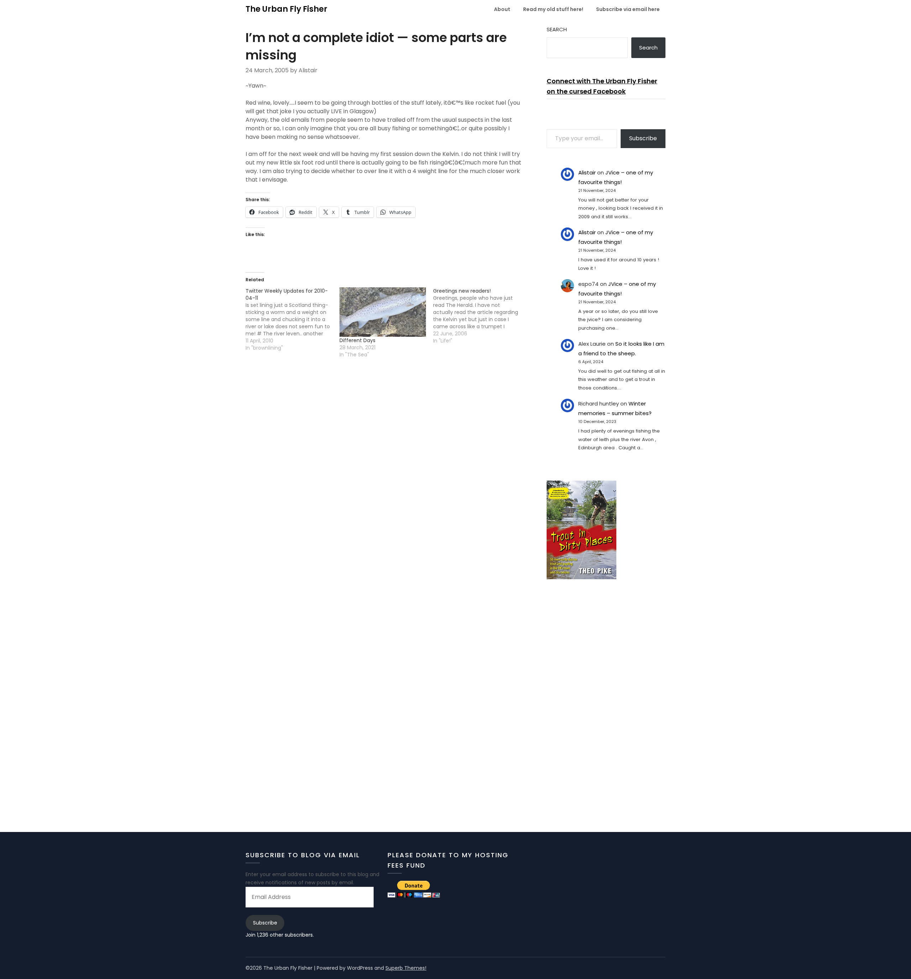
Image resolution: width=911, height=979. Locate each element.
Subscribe (643, 138)
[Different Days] (382, 312)
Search (557, 29)
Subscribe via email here (628, 9)
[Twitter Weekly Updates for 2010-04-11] (292, 319)
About (502, 9)
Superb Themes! (405, 968)
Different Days (357, 340)
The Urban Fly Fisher (286, 9)
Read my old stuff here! (553, 9)
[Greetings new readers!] (480, 315)
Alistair (587, 172)
